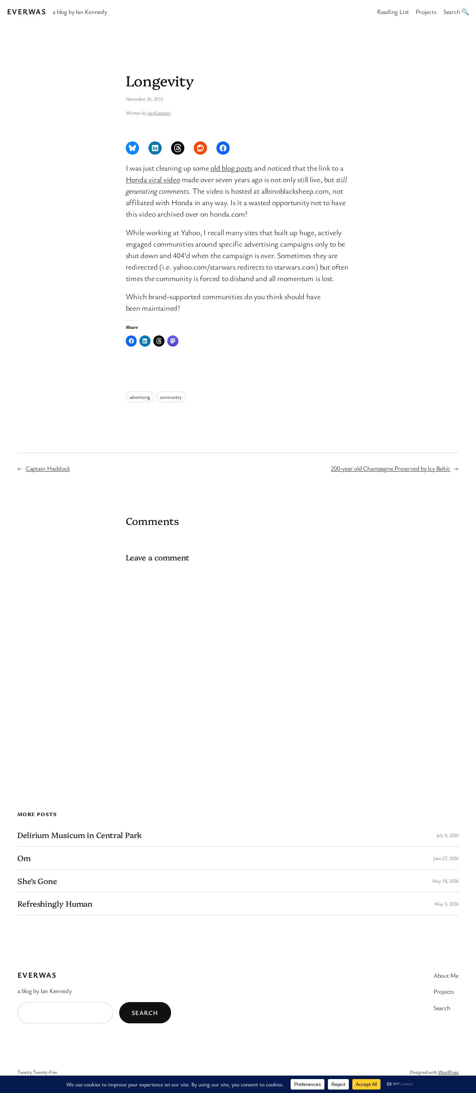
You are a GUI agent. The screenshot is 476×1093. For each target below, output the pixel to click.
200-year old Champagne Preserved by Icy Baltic (390, 468)
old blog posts (231, 168)
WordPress (448, 1072)
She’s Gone (37, 881)
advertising (140, 397)
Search (145, 1012)
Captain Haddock (48, 468)
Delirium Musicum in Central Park (79, 835)
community (171, 397)
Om (24, 858)
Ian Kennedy (159, 112)
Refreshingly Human (54, 903)
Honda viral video (153, 179)
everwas (26, 11)
